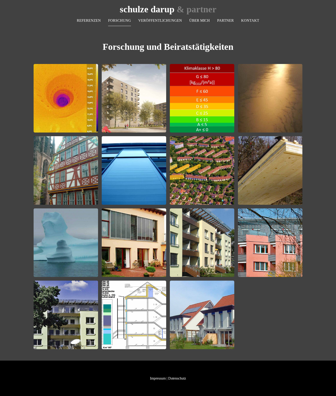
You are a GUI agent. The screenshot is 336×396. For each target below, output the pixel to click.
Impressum (158, 378)
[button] (66, 98)
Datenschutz (177, 378)
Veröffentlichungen (160, 20)
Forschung (119, 20)
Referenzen (89, 20)
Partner (225, 20)
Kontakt (250, 20)
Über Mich (199, 20)
